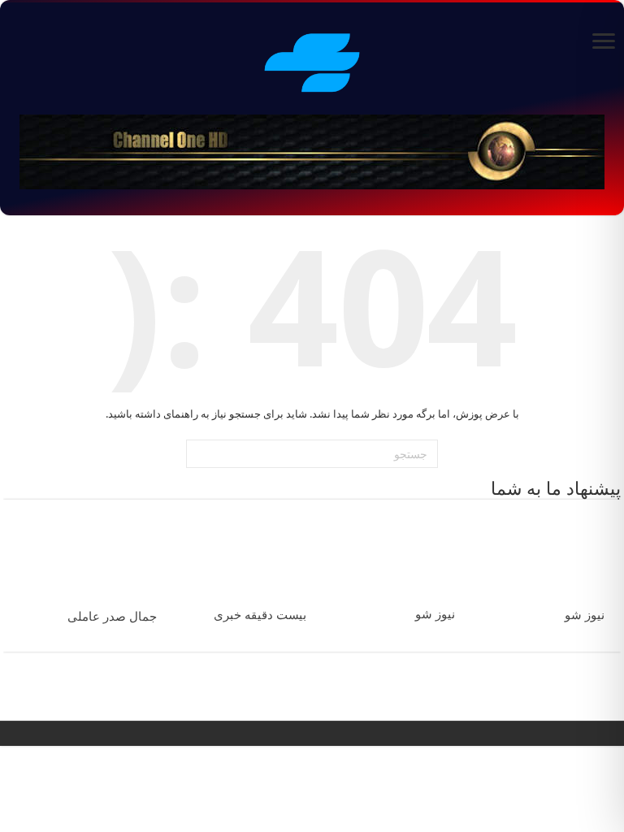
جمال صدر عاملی (112, 616)
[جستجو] (200, 454)
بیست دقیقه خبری (260, 615)
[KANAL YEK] (312, 60)
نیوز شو (584, 615)
